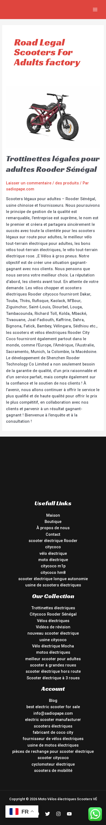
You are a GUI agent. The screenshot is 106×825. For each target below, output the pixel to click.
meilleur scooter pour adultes (53, 658)
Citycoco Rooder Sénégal (53, 614)
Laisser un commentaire (28, 183)
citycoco (53, 546)
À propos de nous (53, 527)
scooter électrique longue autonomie (53, 578)
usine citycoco (53, 639)
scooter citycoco (53, 757)
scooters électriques (53, 726)
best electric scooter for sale (53, 706)
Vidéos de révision (53, 627)
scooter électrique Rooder (53, 540)
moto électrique (53, 559)
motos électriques (53, 652)
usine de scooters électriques (53, 585)
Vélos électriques (53, 620)
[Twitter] (47, 813)
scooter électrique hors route (53, 671)
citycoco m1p (53, 566)
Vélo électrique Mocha (53, 646)
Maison (53, 515)
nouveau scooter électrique (53, 633)
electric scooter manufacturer (53, 719)
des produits (67, 183)
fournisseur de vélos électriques (53, 738)
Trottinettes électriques (53, 607)
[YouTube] (69, 813)
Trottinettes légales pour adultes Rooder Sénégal (52, 163)
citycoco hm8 (53, 572)
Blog (53, 700)
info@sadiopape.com (53, 713)
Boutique (53, 521)
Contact (53, 534)
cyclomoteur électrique (53, 764)
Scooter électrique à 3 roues (53, 677)
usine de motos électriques (53, 745)
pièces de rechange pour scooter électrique (53, 751)
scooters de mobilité (53, 770)
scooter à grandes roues (53, 665)
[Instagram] (58, 813)
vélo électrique (53, 553)
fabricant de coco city (53, 732)
